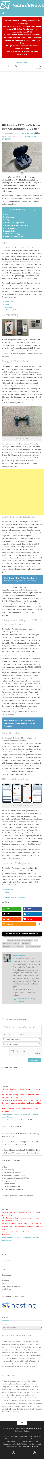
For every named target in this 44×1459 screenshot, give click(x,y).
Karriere (5, 1281)
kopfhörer (20, 946)
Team (4, 1283)
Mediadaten (6, 1289)
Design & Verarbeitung (12, 220)
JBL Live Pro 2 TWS (9, 946)
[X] (15, 65)
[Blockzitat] (20, 1034)
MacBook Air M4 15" (25, 999)
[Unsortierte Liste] (18, 1034)
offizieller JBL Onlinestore (15, 310)
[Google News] (25, 66)
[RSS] (39, 66)
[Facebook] (10, 66)
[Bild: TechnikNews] (8, 328)
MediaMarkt (10, 301)
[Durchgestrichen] (12, 1034)
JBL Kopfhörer (7, 943)
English (26, 63)
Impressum (6, 1278)
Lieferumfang (9, 217)
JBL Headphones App (11, 234)
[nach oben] (22, 1423)
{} (26, 1034)
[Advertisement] (22, 94)
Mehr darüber (32, 1447)
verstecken (30, 210)
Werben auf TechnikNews (11, 1286)
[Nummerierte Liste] (15, 1034)
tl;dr (5, 214)
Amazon (8, 307)
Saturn (7, 304)
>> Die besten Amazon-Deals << (22, 934)
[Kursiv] (6, 1034)
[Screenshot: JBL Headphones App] (22, 802)
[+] (29, 1034)
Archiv (4, 1324)
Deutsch (19, 63)
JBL (35, 940)
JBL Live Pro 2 (26, 943)
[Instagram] (20, 66)
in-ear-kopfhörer (27, 940)
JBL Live (16, 943)
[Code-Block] (23, 1034)
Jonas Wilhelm (28, 133)
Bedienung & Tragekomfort (14, 223)
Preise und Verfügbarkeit (13, 236)
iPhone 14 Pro (18, 1001)
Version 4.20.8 (31, 1428)
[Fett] (4, 1034)
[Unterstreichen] (9, 1034)
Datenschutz (6, 1275)
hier (33, 1367)
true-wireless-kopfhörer (33, 946)
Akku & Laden (9, 231)
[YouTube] (30, 66)
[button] (11, 909)
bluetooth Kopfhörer (13, 940)
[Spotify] (35, 66)
